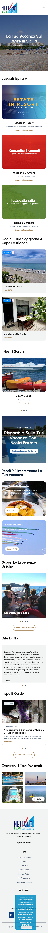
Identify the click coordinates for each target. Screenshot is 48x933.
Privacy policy (24, 874)
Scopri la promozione (24, 130)
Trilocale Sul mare (12, 286)
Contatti (24, 866)
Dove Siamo (24, 870)
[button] (21, 410)
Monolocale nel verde (14, 334)
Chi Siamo (24, 861)
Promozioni (9, 703)
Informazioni (25, 924)
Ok (27, 927)
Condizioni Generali (24, 882)
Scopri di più (24, 403)
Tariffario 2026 (24, 878)
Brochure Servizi (24, 857)
